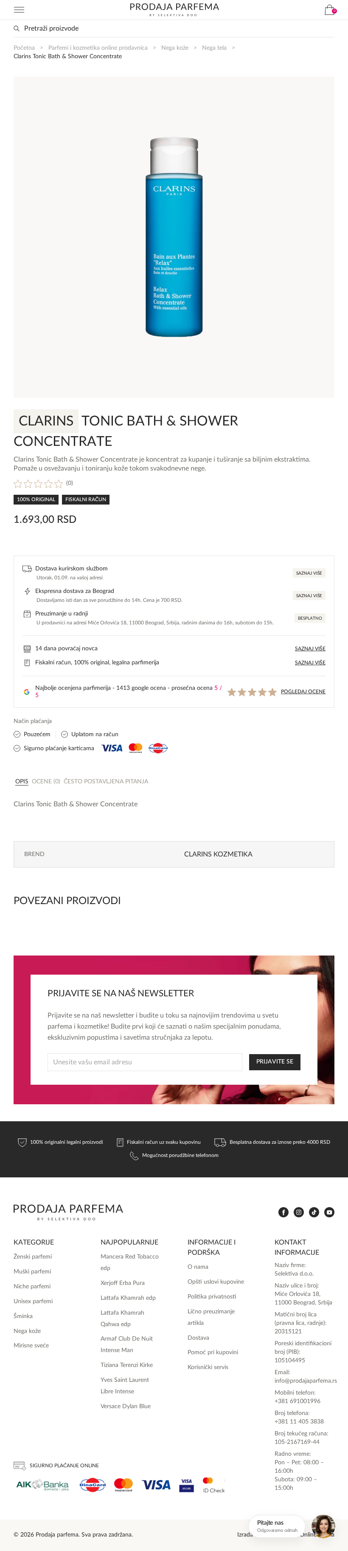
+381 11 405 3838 (299, 1422)
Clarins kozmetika (218, 854)
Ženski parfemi (33, 1257)
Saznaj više (309, 573)
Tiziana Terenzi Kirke (127, 1365)
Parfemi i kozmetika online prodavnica (98, 48)
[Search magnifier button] (17, 28)
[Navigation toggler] (19, 9)
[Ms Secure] (214, 1484)
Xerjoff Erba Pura (123, 1283)
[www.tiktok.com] (314, 1212)
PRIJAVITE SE (274, 1062)
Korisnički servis (208, 1367)
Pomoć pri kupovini (213, 1352)
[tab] (22, 781)
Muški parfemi (32, 1272)
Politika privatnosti (212, 1297)
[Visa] (156, 1485)
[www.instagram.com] (299, 1212)
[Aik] (42, 1484)
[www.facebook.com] (283, 1212)
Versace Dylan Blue (126, 1406)
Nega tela (214, 48)
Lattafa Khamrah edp (128, 1298)
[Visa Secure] (186, 1484)
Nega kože (174, 48)
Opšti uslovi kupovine (216, 1282)
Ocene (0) (46, 782)
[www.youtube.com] (329, 1212)
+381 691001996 (297, 1401)
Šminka (23, 1316)
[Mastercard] (123, 1484)
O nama (198, 1267)
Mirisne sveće (31, 1346)
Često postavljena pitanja (106, 782)
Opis (21, 782)
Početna (24, 48)
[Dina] (93, 1485)
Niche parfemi (32, 1287)
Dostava (198, 1338)
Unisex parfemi (33, 1301)
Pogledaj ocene (303, 691)
